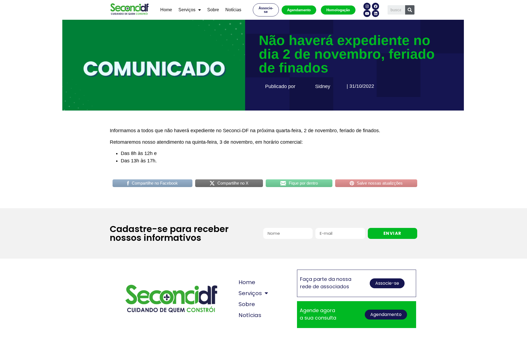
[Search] (409, 10)
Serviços (186, 9)
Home (166, 9)
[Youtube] (367, 13)
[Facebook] (375, 6)
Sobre (213, 9)
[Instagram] (367, 6)
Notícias (233, 9)
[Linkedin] (375, 13)
